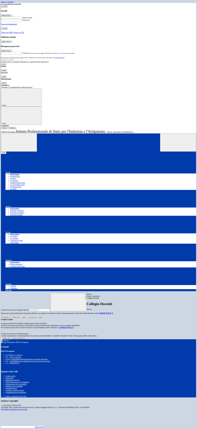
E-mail (24, 53)
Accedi (4, 6)
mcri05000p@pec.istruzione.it (30, 361)
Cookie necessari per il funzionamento (15, 334)
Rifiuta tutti (19, 317)
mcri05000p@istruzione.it (29, 359)
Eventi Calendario (93, 296)
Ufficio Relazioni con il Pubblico (17, 382)
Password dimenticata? (9, 24)
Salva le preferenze (18, 338)
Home (89, 294)
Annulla (4, 128)
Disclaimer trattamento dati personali (14, 409)
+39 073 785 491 (15, 357)
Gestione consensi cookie (14, 390)
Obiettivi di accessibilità (14, 386)
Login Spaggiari (59, 57)
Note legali (9, 378)
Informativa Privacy (12, 380)
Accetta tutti (36, 317)
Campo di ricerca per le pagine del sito (15, 310)
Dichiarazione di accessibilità (15, 384)
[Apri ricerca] (178, 142)
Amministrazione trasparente (15, 392)
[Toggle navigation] (19, 142)
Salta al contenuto (7, 2)
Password (25, 20)
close (3, 153)
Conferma (12, 128)
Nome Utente (27, 18)
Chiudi (4, 70)
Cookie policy (10, 376)
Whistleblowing (11, 388)
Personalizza (6, 317)
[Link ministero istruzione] (11, 4)
